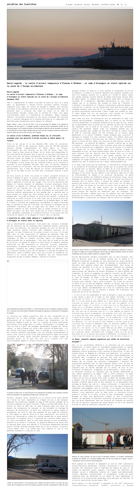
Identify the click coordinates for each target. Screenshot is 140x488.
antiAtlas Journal (108, 4)
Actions (87, 4)
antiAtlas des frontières (21, 4)
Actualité (78, 4)
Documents (95, 4)
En (122, 4)
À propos (69, 4)
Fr (118, 4)
